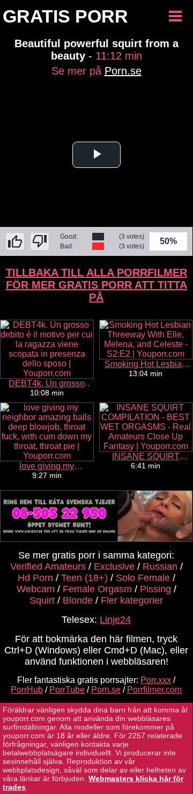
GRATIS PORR (65, 16)
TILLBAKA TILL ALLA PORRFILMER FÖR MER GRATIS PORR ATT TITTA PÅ (96, 285)
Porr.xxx (155, 680)
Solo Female (143, 577)
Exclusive (114, 566)
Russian (160, 566)
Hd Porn (35, 577)
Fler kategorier (132, 600)
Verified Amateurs (48, 566)
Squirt (42, 600)
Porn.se (123, 71)
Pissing (155, 589)
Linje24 (115, 619)
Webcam (36, 589)
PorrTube (67, 689)
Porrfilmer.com (154, 689)
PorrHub (27, 689)
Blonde (78, 600)
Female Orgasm (97, 589)
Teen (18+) (84, 577)
